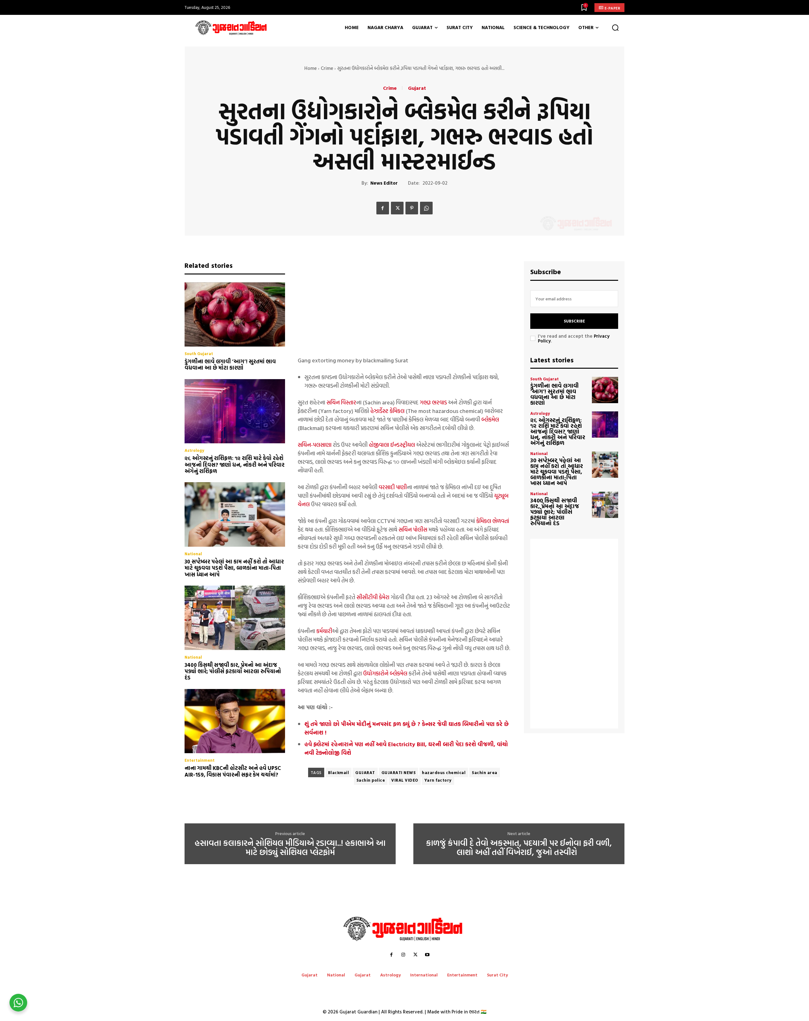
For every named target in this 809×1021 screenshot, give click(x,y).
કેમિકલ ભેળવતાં (492, 521)
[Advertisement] (404, 305)
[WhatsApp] (426, 208)
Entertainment (200, 760)
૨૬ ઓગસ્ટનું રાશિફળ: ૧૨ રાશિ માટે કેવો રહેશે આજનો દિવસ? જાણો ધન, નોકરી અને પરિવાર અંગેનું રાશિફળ (234, 464)
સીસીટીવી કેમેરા (372, 597)
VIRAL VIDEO (404, 780)
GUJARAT (365, 772)
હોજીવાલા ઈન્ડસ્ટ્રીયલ (392, 444)
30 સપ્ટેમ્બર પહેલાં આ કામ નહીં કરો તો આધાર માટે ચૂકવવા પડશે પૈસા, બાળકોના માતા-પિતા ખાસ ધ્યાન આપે (234, 567)
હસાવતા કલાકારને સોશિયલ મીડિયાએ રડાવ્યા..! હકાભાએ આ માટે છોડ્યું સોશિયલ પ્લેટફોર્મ (290, 848)
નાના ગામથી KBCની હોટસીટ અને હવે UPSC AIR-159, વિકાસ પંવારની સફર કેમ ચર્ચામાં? (233, 771)
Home (310, 68)
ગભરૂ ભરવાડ (433, 402)
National (193, 554)
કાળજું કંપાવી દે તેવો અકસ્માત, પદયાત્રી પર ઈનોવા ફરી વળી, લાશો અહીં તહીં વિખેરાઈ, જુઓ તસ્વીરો (519, 848)
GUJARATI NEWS (398, 772)
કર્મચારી (323, 631)
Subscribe (574, 321)
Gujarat (417, 87)
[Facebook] (382, 208)
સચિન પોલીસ (412, 529)
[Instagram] (403, 954)
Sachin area (484, 772)
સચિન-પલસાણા (315, 444)
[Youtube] (427, 954)
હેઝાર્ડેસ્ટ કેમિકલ (387, 411)
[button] (615, 28)
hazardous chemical (443, 772)
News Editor (384, 183)
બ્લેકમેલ (490, 419)
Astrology (194, 450)
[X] (397, 208)
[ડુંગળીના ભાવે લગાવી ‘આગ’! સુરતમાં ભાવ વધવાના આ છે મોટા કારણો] (235, 314)
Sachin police (370, 780)
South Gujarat (199, 354)
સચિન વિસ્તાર (341, 402)
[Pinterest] (411, 208)
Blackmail (338, 772)
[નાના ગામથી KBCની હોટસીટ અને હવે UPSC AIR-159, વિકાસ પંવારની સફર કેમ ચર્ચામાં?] (235, 721)
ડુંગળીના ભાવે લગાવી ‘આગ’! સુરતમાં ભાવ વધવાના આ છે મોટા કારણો (230, 364)
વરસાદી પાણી (393, 487)
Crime (327, 68)
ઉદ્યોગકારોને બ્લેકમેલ (385, 673)
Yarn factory (438, 780)
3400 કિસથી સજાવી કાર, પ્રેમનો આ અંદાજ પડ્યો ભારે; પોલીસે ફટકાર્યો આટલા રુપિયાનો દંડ (233, 671)
